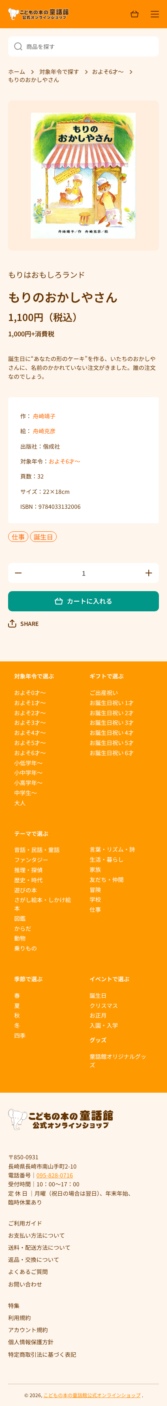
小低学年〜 (28, 763)
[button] (23, 623)
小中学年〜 (28, 772)
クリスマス (104, 1005)
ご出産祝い (104, 692)
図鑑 (20, 918)
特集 (13, 1305)
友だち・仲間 (107, 879)
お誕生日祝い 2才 (112, 713)
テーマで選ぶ (31, 833)
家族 (95, 869)
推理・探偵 (28, 870)
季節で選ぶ (28, 979)
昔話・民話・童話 (37, 850)
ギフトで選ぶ (107, 676)
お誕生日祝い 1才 (112, 703)
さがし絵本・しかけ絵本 (42, 904)
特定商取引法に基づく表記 (42, 1354)
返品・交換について (33, 1259)
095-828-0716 (54, 1175)
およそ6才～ (108, 72)
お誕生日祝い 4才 (112, 732)
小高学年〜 (28, 783)
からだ (22, 928)
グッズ (98, 1040)
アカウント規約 (28, 1330)
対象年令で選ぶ (34, 676)
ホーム (16, 72)
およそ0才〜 (30, 692)
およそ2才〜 (30, 713)
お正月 (98, 1015)
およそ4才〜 (30, 732)
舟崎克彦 (44, 431)
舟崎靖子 (44, 416)
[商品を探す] (15, 46)
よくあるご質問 (28, 1271)
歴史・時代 (28, 880)
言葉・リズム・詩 (112, 849)
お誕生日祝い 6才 (112, 753)
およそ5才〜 (30, 743)
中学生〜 (25, 793)
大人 (20, 803)
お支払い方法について (36, 1235)
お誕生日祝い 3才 (112, 722)
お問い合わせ (25, 1284)
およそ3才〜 (30, 722)
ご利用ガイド (25, 1223)
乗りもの (25, 948)
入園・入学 (104, 1025)
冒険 (95, 890)
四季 (20, 1035)
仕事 (18, 536)
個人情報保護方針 (31, 1342)
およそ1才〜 (30, 703)
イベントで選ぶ (109, 979)
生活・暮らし (107, 859)
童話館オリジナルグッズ (118, 1060)
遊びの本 (25, 890)
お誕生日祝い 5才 (112, 743)
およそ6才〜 (64, 461)
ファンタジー (31, 860)
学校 (95, 899)
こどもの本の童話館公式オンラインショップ (92, 1394)
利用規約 (19, 1318)
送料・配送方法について (39, 1247)
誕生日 (43, 536)
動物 (20, 938)
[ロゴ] (38, 14)
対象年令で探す (59, 72)
